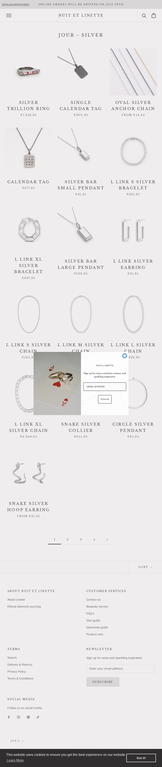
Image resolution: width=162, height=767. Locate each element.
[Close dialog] (125, 356)
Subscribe (104, 399)
